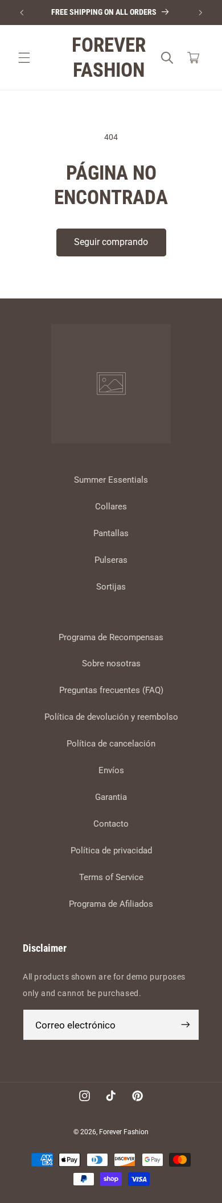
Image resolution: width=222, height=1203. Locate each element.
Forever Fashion (124, 1132)
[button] (24, 58)
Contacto (111, 824)
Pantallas (111, 533)
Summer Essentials (111, 480)
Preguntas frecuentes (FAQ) (111, 690)
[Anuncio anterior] (21, 12)
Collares (111, 506)
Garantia (111, 797)
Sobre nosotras (111, 663)
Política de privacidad (111, 850)
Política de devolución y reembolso (111, 717)
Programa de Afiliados (111, 904)
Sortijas (111, 587)
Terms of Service (111, 877)
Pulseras (111, 560)
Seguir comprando (111, 242)
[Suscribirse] (185, 1024)
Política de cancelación (111, 744)
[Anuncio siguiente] (200, 12)
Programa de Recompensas (111, 637)
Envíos (111, 770)
